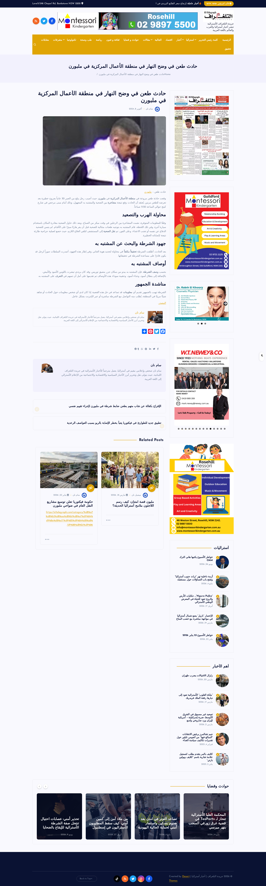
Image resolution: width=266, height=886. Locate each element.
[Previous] (39, 786)
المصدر (162, 303)
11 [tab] (189, 429)
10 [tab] (193, 429)
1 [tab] (205, 323)
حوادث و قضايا (131, 40)
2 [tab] (202, 323)
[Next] (45, 786)
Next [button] (225, 303)
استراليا (190, 40)
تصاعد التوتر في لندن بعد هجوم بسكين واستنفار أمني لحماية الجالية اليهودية (206, 823)
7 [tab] (203, 429)
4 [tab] (214, 429)
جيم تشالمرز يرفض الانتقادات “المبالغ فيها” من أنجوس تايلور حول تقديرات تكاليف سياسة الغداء (195, 737)
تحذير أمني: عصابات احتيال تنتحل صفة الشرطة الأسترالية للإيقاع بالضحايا (109, 823)
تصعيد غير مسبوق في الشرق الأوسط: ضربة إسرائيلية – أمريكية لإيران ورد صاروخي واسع (195, 717)
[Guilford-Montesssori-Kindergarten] (201, 230)
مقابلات (45, 40)
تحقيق (228, 49)
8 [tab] (200, 429)
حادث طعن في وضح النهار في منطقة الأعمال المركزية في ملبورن (131, 74)
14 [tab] (178, 429)
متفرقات (57, 40)
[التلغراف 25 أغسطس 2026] (201, 135)
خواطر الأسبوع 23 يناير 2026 (198, 635)
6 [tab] (207, 429)
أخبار (178, 40)
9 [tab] (196, 429)
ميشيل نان (136, 495)
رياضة (99, 40)
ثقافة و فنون (112, 40)
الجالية (158, 40)
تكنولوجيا (71, 40)
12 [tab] (185, 429)
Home (167, 74)
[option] (206, 816)
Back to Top (85, 879)
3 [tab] (198, 323)
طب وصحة (86, 40)
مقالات (146, 40)
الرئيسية (226, 40)
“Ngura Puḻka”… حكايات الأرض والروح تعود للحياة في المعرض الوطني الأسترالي (196, 599)
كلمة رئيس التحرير (208, 40)
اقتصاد (169, 40)
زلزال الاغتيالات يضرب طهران (197, 675)
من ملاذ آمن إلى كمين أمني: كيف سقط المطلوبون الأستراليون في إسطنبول (157, 823)
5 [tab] (210, 429)
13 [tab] (182, 429)
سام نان (149, 109)
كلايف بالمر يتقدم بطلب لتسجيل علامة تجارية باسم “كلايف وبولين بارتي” (196, 757)
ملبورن (148, 192)
